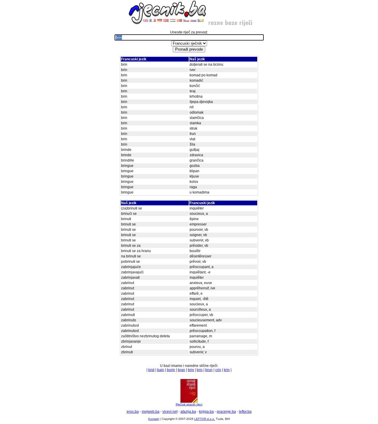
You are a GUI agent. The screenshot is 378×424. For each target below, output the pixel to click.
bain (160, 370)
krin (227, 370)
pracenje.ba (226, 412)
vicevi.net (169, 412)
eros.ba (133, 412)
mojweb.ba (150, 412)
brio (191, 370)
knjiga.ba (206, 412)
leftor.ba (245, 412)
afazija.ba (188, 412)
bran (181, 370)
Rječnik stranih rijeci (189, 404)
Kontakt (153, 418)
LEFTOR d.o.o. (204, 418)
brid (151, 370)
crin (218, 370)
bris (200, 370)
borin (171, 370)
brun (209, 370)
